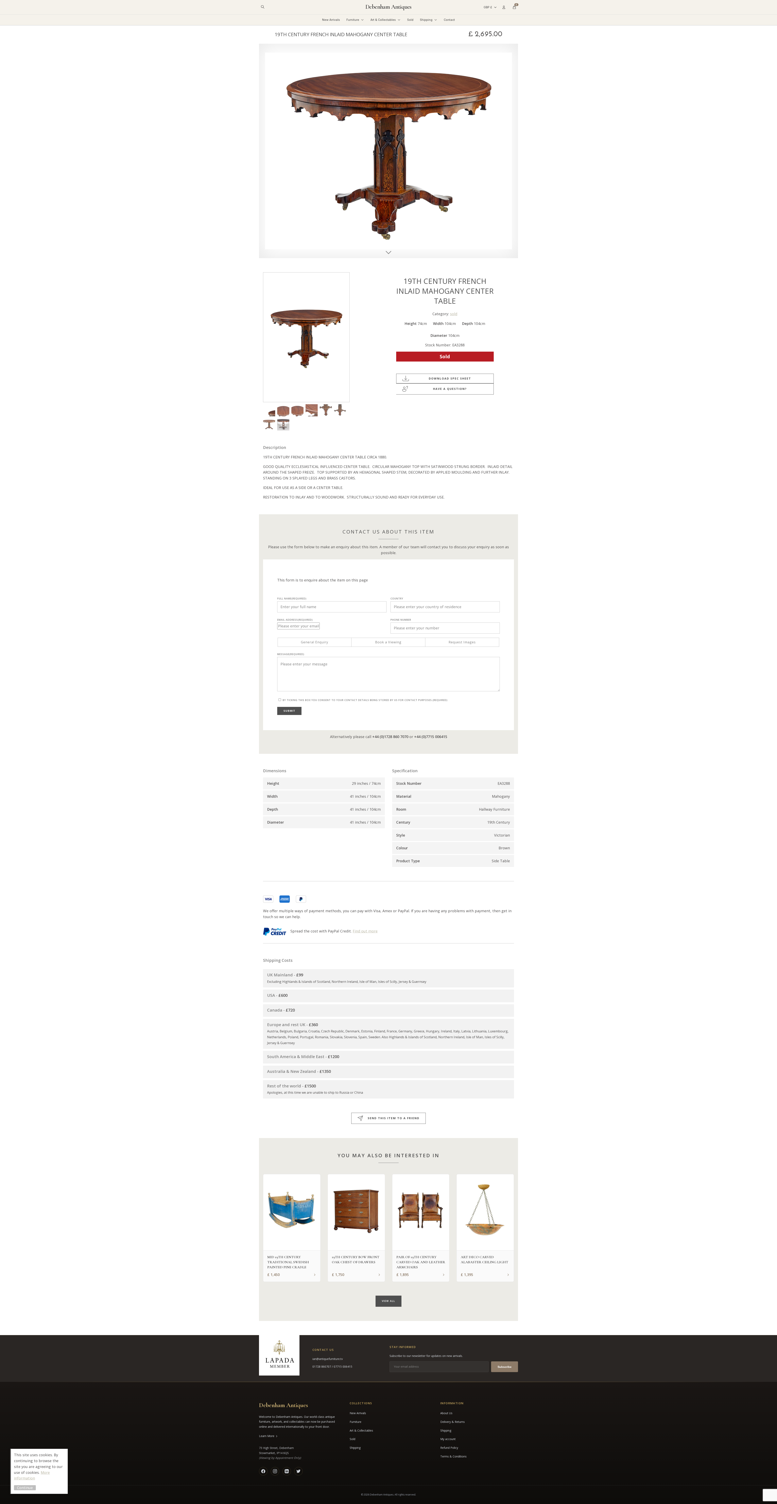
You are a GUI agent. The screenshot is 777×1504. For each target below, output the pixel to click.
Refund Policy (449, 1448)
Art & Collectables (383, 19)
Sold (410, 19)
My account (448, 1439)
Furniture (352, 19)
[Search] (262, 7)
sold (453, 313)
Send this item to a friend (393, 1118)
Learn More (266, 1436)
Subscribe (505, 1366)
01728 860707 (322, 1366)
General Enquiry (314, 642)
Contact (449, 19)
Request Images (462, 642)
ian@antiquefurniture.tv (327, 1359)
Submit (289, 711)
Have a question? (450, 389)
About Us (446, 1413)
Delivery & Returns (452, 1422)
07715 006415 (343, 1366)
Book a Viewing (388, 642)
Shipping (426, 19)
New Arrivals (331, 19)
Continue (25, 1487)
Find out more (365, 931)
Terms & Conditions (453, 1456)
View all (388, 1301)
